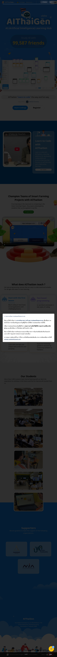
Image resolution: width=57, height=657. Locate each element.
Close (50, 654)
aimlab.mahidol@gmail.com (12, 339)
